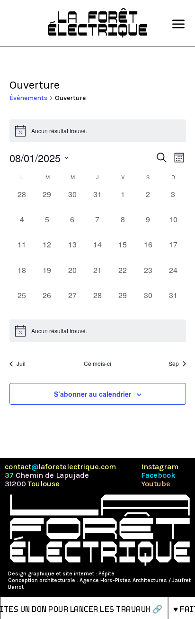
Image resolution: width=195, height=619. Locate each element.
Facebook (158, 475)
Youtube (155, 484)
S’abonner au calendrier (92, 394)
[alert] (97, 330)
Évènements (28, 98)
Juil (21, 363)
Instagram (159, 467)
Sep (173, 363)
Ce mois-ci (97, 363)
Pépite (106, 573)
